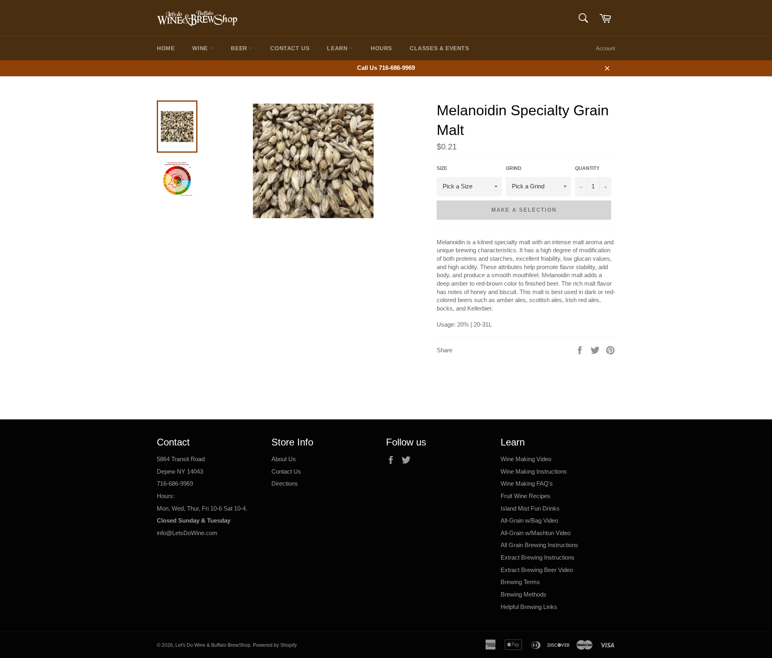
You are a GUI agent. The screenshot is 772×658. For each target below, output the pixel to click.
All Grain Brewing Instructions (539, 545)
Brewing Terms (520, 581)
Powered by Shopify (275, 645)
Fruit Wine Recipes (525, 495)
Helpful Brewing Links (529, 606)
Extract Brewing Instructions (538, 557)
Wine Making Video (526, 459)
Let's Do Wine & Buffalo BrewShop (212, 645)
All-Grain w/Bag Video (529, 520)
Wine (200, 48)
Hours (381, 48)
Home (166, 48)
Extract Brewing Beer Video (537, 569)
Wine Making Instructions (534, 471)
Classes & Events (439, 48)
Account (605, 48)
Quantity (587, 168)
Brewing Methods (523, 594)
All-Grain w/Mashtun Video (536, 532)
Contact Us (289, 48)
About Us (283, 459)
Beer (240, 48)
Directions (284, 483)
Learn (338, 48)
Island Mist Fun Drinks (530, 508)
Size (442, 168)
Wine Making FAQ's (527, 483)
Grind (514, 168)
